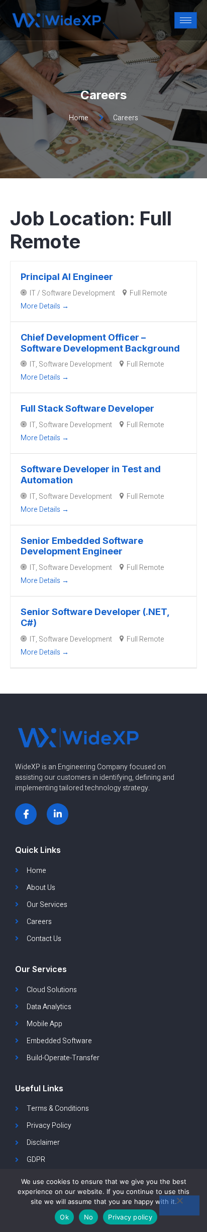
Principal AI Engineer (67, 276)
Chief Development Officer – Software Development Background (100, 343)
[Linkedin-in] (57, 814)
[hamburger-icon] (185, 20)
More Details (41, 306)
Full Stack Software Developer (87, 408)
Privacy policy (130, 1217)
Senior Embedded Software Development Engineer (82, 546)
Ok (64, 1217)
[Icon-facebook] (26, 814)
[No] (179, 1205)
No (88, 1217)
